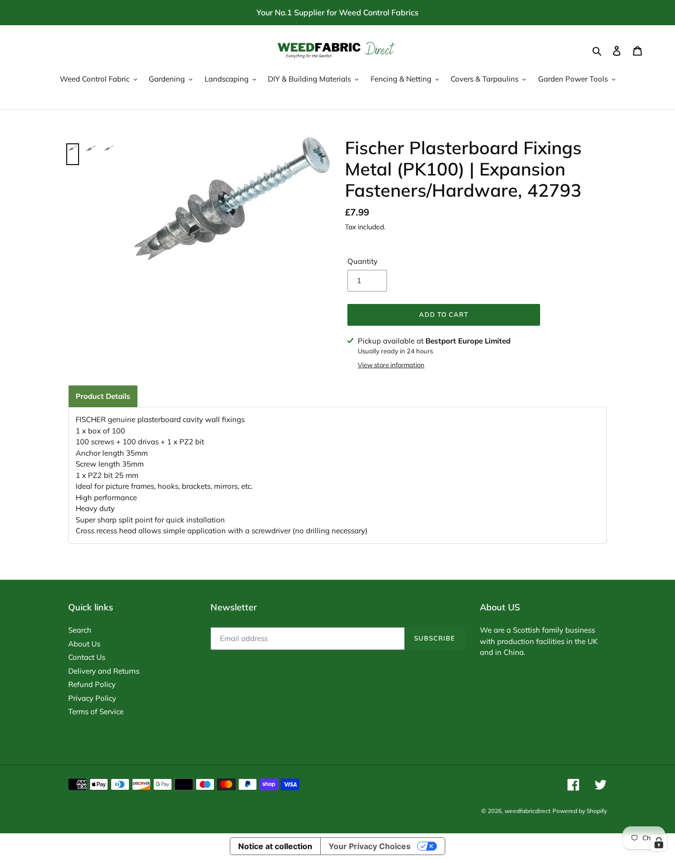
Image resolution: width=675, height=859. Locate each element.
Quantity (362, 261)
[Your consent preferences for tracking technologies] (658, 842)
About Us (84, 643)
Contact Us (86, 657)
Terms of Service (96, 711)
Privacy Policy (92, 698)
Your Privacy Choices (370, 846)
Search (79, 630)
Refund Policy (92, 684)
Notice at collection (275, 846)
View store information (391, 365)
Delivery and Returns (103, 671)
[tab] (103, 396)
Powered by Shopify (579, 811)
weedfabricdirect (527, 811)
